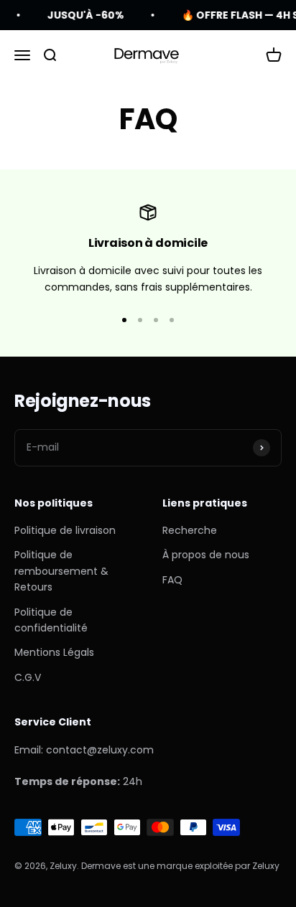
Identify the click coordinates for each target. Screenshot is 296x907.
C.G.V (27, 677)
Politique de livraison (65, 530)
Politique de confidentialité (51, 620)
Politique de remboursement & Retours (61, 571)
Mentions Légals (54, 652)
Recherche (189, 530)
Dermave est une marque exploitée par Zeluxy (180, 866)
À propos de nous (205, 555)
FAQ (172, 580)
